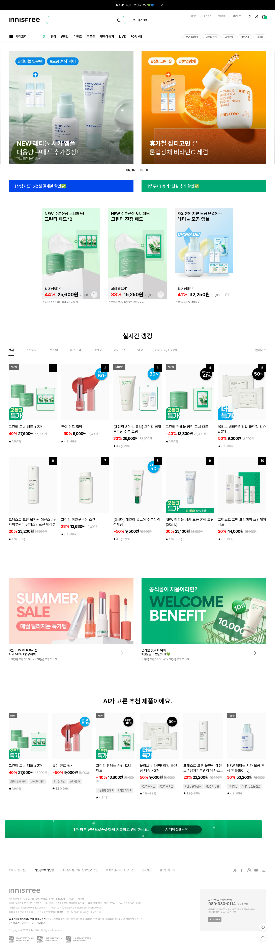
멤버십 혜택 (211, 36)
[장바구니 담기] (94, 294)
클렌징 (97, 350)
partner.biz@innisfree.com (87, 907)
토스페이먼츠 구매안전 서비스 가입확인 (27, 923)
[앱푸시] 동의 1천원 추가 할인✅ (173, 186)
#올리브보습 (148, 786)
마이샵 (260, 36)
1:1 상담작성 (215, 919)
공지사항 (146, 870)
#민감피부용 (212, 786)
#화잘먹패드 (37, 781)
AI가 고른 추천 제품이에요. (137, 701)
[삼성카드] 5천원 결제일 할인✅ (40, 186)
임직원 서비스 (167, 870)
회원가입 (208, 16)
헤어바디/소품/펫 (166, 350)
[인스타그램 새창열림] (249, 870)
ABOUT (237, 16)
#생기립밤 (75, 781)
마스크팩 (75, 350)
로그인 (194, 16)
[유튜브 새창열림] (256, 870)
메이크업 (119, 350)
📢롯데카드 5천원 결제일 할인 (137, 5)
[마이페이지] (256, 16)
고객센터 (222, 16)
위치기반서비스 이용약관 (120, 870)
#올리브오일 (166, 786)
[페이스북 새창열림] (242, 870)
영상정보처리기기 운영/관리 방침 (80, 870)
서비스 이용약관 (17, 870)
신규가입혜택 (192, 36)
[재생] (147, 170)
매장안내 (245, 36)
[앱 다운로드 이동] (263, 870)
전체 (11, 350)
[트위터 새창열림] (234, 870)
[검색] (119, 20)
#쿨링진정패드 (18, 781)
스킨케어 (31, 350)
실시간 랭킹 (137, 336)
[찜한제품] (249, 16)
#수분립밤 (59, 781)
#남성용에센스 (193, 786)
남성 (140, 350)
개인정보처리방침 (44, 870)
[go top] (263, 937)
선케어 (54, 350)
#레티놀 (233, 786)
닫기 (161, 5)
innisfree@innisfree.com (33, 907)
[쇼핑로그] (263, 927)
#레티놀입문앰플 (251, 786)
